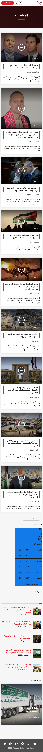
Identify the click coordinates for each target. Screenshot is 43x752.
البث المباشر (7, 3)
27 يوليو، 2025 (34, 502)
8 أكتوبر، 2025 (34, 397)
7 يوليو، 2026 (35, 341)
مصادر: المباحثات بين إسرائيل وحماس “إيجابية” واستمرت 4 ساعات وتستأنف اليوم (22, 443)
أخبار (35, 58)
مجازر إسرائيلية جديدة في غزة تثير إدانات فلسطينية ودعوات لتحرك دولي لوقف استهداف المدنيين (21, 286)
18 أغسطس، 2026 (33, 72)
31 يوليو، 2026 (34, 242)
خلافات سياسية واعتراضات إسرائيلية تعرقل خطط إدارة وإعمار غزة (23, 335)
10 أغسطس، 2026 (33, 142)
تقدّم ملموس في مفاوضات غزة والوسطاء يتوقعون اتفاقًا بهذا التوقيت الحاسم (23, 390)
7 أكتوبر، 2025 (34, 450)
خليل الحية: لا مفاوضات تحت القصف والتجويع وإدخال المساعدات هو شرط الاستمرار (22, 494)
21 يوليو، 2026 (34, 294)
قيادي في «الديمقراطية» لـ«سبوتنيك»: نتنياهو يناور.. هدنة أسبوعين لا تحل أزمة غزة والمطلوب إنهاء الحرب (22, 134)
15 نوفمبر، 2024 (34, 717)
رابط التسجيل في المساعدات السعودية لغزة (24, 709)
